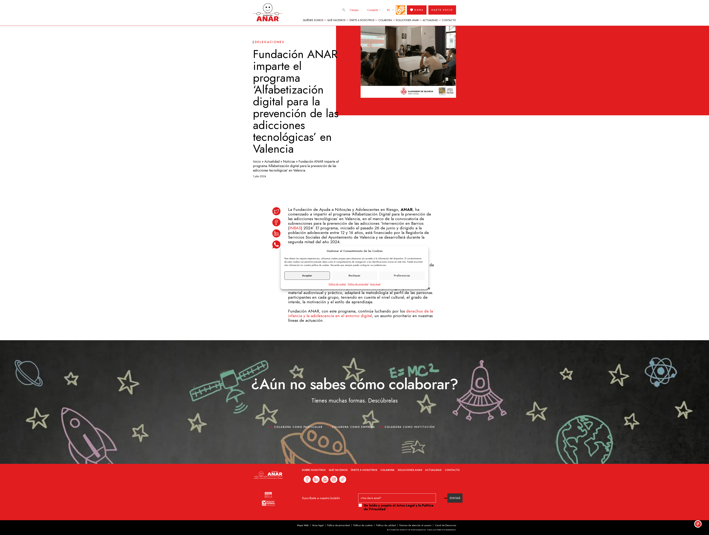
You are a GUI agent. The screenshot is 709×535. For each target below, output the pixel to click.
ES (388, 10)
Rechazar (354, 276)
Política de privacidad (358, 284)
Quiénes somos (313, 20)
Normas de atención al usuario (415, 525)
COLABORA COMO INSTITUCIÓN (410, 427)
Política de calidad (386, 525)
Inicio (257, 161)
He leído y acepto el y (398, 507)
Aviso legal (375, 284)
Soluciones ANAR (407, 20)
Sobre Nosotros (314, 470)
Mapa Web (303, 525)
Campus (354, 10)
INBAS (295, 228)
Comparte (372, 10)
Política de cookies (337, 284)
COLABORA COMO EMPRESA (353, 427)
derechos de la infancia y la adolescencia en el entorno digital (360, 313)
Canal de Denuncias (445, 525)
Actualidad (430, 20)
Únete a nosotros (361, 20)
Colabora (385, 20)
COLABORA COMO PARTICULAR (298, 427)
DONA (419, 10)
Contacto (449, 20)
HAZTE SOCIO (442, 10)
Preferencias (402, 276)
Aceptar (307, 276)
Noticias (289, 161)
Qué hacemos (336, 20)
